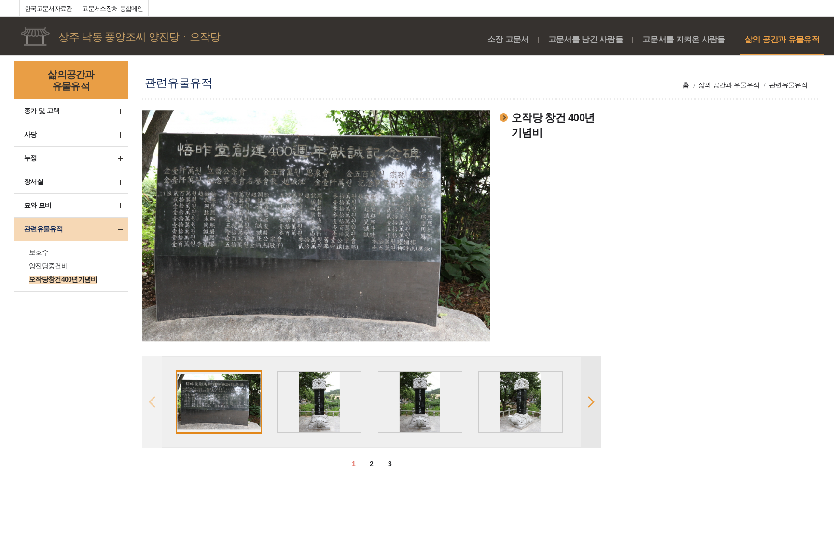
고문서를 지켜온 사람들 (683, 39)
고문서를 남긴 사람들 (585, 39)
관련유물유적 (43, 229)
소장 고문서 (508, 39)
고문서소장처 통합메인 (112, 8)
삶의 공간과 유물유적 (782, 39)
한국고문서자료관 (48, 8)
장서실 (33, 181)
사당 (30, 134)
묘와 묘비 (38, 205)
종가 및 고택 (41, 110)
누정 (30, 158)
